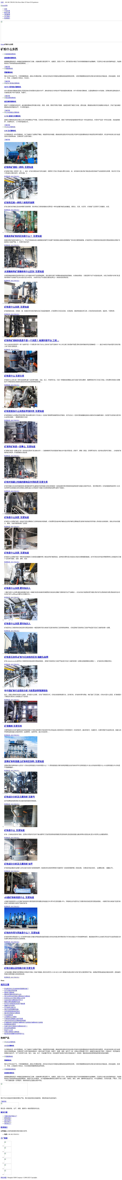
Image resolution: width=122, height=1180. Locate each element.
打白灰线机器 (8, 1015)
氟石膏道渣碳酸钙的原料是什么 (14, 1033)
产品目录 (7, 11)
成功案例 (7, 14)
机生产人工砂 (8, 1030)
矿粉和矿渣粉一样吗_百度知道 (18, 167)
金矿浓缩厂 (7, 1120)
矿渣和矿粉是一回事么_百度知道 (19, 446)
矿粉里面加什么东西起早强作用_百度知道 (24, 411)
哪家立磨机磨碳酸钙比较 (12, 1002)
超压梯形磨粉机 (10, 101)
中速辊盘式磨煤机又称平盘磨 (13, 1018)
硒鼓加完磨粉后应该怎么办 (12, 994)
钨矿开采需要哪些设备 (11, 1009)
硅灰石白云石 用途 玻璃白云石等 (14, 998)
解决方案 (7, 12)
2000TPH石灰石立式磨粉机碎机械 (15, 1020)
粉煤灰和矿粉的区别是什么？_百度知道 (23, 236)
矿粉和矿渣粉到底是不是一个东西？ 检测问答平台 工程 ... (31, 340)
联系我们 (7, 18)
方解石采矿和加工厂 (10, 1116)
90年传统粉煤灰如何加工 (12, 1011)
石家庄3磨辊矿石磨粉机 (11, 1031)
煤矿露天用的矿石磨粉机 (12, 1013)
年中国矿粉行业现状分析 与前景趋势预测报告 (26, 690)
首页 (5, 9)
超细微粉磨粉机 (10, 58)
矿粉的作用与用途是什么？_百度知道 (22, 933)
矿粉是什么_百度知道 (14, 830)
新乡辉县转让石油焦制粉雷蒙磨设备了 (16, 988)
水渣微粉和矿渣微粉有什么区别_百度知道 (24, 271)
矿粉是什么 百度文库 (14, 376)
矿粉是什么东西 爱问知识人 (17, 588)
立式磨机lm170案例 (10, 1017)
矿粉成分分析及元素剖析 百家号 (19, 797)
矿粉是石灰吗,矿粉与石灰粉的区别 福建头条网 (26, 657)
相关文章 (5, 984)
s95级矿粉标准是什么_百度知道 (19, 897)
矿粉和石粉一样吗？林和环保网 (19, 202)
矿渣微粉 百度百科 (13, 726)
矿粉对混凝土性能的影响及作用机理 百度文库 (26, 482)
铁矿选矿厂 (7, 1121)
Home (2, 44)
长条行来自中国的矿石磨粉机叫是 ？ (16, 1026)
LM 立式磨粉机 (10, 131)
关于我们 (7, 16)
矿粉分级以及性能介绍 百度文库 (19, 968)
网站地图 (3, 1177)
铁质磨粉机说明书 (10, 1024)
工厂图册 (4, 1138)
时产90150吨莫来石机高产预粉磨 (14, 1003)
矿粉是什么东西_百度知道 (16, 307)
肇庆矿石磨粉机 (9, 992)
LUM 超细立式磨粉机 (12, 116)
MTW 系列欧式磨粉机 (12, 87)
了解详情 (7, 66)
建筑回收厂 (7, 1118)
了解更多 (3, 1101)
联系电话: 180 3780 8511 (11, 176)
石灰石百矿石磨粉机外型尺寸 (13, 1000)
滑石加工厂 (7, 1123)
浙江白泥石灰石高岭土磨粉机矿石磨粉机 (17, 996)
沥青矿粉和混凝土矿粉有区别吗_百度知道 (24, 761)
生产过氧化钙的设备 (10, 990)
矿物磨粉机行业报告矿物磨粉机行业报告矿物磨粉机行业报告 (23, 1022)
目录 (2, 2)
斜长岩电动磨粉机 (10, 1028)
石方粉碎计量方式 (10, 1007)
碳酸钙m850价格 (9, 1005)
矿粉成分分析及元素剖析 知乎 (18, 864)
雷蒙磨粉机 (8, 72)
